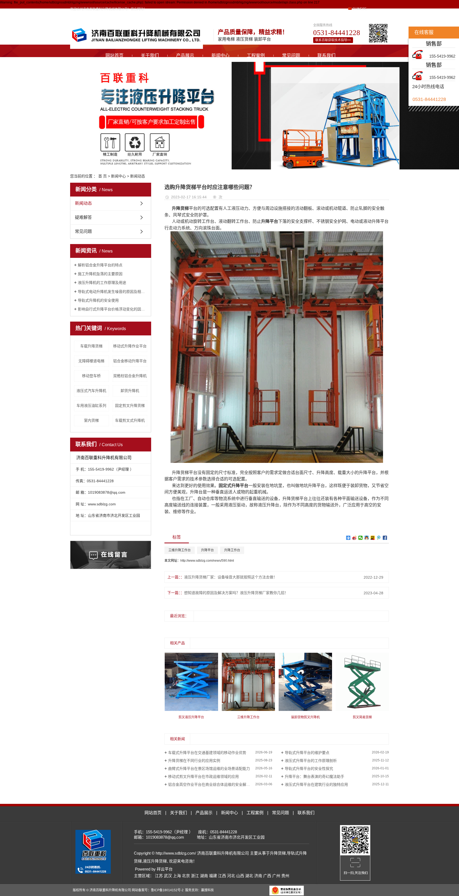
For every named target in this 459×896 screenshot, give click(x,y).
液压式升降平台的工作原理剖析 (311, 760)
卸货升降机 (130, 391)
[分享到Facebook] (385, 538)
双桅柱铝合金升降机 (130, 376)
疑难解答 (83, 217)
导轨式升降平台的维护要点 (307, 752)
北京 (186, 875)
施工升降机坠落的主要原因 (100, 274)
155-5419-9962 (442, 56)
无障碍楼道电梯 (91, 361)
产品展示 (185, 55)
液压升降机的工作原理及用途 (102, 282)
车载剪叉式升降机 (130, 420)
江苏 (159, 875)
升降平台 (207, 550)
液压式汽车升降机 (91, 391)
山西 (240, 875)
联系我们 (326, 55)
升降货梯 (278, 853)
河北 (231, 875)
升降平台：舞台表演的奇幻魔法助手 (314, 776)
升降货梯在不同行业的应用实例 (194, 760)
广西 (267, 875)
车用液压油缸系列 (91, 405)
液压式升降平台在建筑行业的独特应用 (316, 784)
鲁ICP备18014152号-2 (167, 890)
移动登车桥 (91, 376)
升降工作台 (232, 550)
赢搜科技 (207, 890)
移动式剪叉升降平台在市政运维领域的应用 (203, 776)
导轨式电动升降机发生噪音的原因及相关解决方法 (112, 291)
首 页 (102, 176)
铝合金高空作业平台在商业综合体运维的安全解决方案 (212, 784)
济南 (258, 875)
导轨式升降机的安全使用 (98, 300)
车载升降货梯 (91, 346)
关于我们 (150, 55)
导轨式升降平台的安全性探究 (309, 768)
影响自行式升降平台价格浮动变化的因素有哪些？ (112, 309)
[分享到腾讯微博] (379, 538)
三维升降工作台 (179, 550)
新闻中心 (220, 55)
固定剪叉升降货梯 (130, 405)
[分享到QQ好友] (366, 538)
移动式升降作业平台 (130, 346)
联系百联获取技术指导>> (333, 40)
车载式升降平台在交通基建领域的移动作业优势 (207, 752)
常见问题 (291, 55)
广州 (276, 875)
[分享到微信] (360, 538)
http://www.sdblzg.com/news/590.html (207, 560)
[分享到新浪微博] (354, 538)
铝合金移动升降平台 (130, 361)
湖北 (249, 875)
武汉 (168, 875)
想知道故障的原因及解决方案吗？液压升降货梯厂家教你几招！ (236, 593)
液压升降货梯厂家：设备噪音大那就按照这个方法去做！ (230, 577)
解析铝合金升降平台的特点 (100, 265)
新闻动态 (137, 176)
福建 (213, 875)
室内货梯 (91, 420)
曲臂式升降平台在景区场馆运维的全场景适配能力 (209, 768)
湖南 (204, 875)
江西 (222, 875)
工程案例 (256, 55)
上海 (177, 875)
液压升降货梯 (155, 861)
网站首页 (114, 55)
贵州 (285, 875)
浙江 (195, 875)
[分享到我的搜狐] (373, 538)
